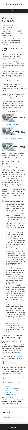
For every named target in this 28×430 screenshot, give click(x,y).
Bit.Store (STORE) (11, 394)
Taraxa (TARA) (10, 386)
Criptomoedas (14, 4)
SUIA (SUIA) (9, 392)
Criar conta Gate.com (12, 124)
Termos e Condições (13, 400)
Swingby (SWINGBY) (12, 388)
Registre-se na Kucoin (12, 111)
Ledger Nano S (17, 352)
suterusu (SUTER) (11, 390)
